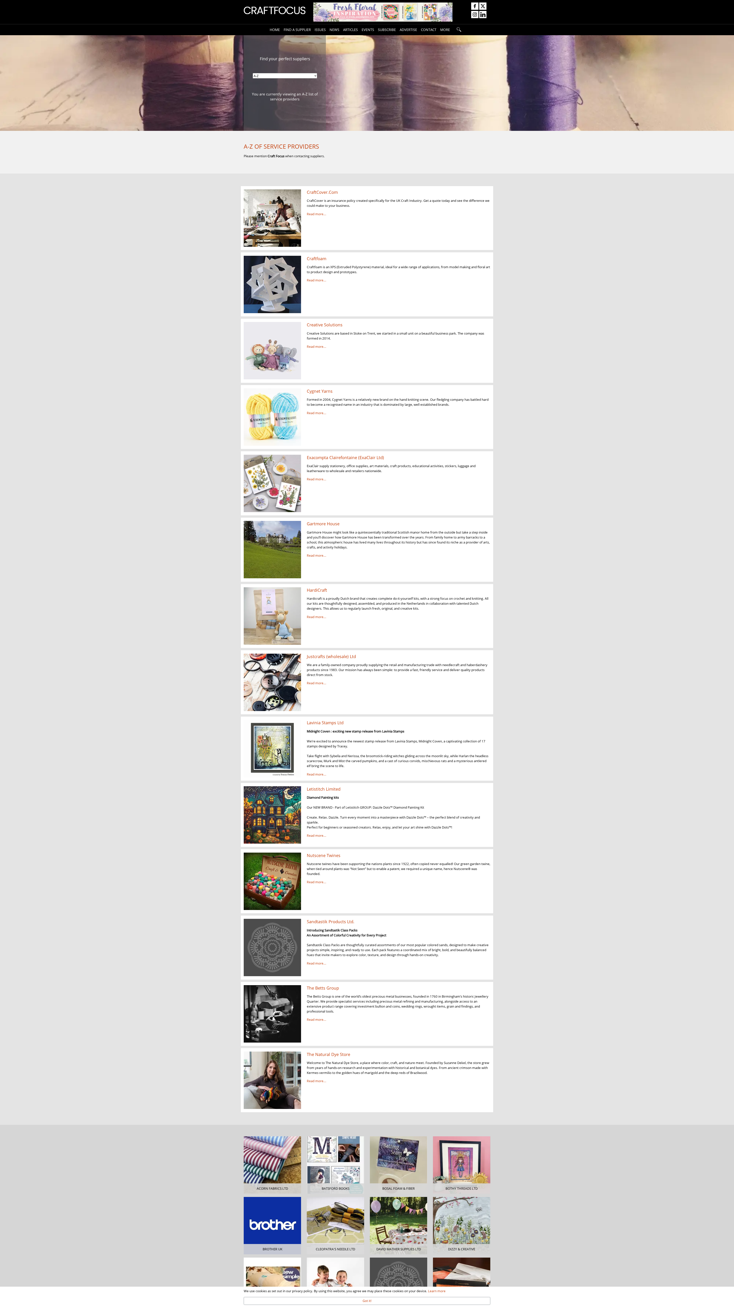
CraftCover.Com (322, 192)
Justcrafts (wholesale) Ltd (331, 656)
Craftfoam (316, 258)
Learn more (437, 1291)
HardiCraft (317, 590)
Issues (320, 29)
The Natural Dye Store (328, 1054)
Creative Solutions (325, 325)
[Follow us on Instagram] (474, 14)
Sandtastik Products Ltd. (330, 921)
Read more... (316, 214)
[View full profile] (272, 217)
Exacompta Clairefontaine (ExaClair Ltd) (345, 457)
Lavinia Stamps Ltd (325, 722)
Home (275, 29)
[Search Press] (382, 11)
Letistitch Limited (323, 789)
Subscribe (387, 29)
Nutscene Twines (323, 855)
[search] (459, 29)
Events (368, 29)
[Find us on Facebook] (474, 6)
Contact (428, 29)
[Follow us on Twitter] (482, 6)
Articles (350, 29)
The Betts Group (323, 988)
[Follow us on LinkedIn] (482, 14)
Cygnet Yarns (320, 391)
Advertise (408, 29)
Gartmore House (323, 523)
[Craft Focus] (274, 10)
